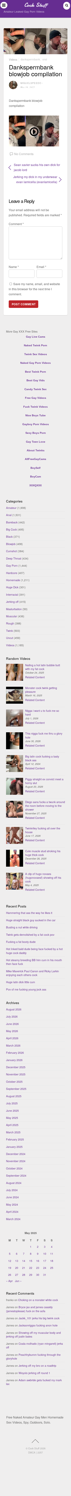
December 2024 (15, 1154)
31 (44, 1275)
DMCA (31, 1452)
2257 (40, 1452)
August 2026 (13, 1009)
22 (30, 1268)
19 (9, 1268)
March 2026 (13, 1045)
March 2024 (13, 1219)
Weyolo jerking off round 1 (34, 1373)
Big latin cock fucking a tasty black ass (42, 758)
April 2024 (12, 1212)
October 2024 (14, 1168)
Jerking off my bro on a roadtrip (37, 1365)
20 (16, 1268)
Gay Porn (12, 565)
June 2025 (12, 1110)
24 (44, 1268)
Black (9, 536)
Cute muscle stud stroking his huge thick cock (42, 853)
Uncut (9, 638)
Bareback (12, 522)
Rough (10, 623)
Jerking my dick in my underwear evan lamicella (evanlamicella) (33, 179)
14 (23, 1261)
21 (23, 1268)
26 (9, 1275)
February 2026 (15, 1052)
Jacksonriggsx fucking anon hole (38, 1325)
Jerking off (12, 602)
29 (30, 1275)
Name (14, 267)
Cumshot (11, 551)
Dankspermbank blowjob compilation (35, 70)
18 (51, 1261)
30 (37, 1275)
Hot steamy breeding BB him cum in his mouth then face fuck (34, 962)
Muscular (11, 616)
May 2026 (12, 1031)
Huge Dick (12, 587)
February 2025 (15, 1139)
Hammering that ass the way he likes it (29, 913)
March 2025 (13, 1132)
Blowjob (11, 544)
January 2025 (14, 1147)
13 (16, 1261)
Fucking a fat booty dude (21, 942)
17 (44, 1261)
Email (41, 267)
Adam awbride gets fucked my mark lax (34, 1382)
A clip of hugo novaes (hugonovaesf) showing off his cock (43, 877)
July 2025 (12, 1103)
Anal (9, 515)
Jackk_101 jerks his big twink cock (39, 1318)
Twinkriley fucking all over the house (42, 830)
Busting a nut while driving (21, 927)
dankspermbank (30, 59)
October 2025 (14, 1081)
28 (23, 1275)
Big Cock (11, 529)
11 (51, 1253)
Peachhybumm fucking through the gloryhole (33, 1356)
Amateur (11, 508)
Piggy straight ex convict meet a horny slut (44, 781)
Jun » (18, 1281)
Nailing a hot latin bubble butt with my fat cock (42, 667)
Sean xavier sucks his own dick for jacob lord (37, 167)
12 (9, 1261)
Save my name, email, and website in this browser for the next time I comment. (34, 289)
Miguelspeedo (30, 83)
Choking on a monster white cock (38, 1300)
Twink (9, 631)
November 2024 (15, 1161)
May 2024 (12, 1204)
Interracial (12, 594)
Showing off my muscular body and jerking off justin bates (33, 1334)
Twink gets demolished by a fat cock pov (30, 934)
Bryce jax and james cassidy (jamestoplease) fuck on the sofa (29, 1309)
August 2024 (13, 1183)
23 (37, 1268)
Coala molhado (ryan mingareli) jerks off (34, 1345)
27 (16, 1275)
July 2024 (12, 1190)
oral (44, 59)
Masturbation (14, 609)
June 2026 (12, 1024)
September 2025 (16, 1089)
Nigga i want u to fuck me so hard (42, 712)
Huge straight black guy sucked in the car (30, 920)
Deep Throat (13, 558)
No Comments (24, 154)
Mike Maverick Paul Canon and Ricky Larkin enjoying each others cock (32, 973)
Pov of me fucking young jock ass (26, 989)
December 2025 (15, 1067)
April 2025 (12, 1125)
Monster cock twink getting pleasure (41, 690)
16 (37, 1261)
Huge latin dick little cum (20, 982)
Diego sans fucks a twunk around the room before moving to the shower (45, 805)
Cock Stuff (33, 1448)
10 (44, 1253)
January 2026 (14, 1060)
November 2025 (15, 1074)
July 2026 (12, 1016)
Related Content (35, 677)
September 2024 (16, 1175)
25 (51, 1268)
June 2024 (12, 1197)
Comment (16, 224)
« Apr (9, 1281)
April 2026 (12, 1038)
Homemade (13, 580)
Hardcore (11, 573)
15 (30, 1261)
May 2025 (12, 1118)
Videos (13, 59)
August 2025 (13, 1096)
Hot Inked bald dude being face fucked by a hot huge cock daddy (34, 951)
